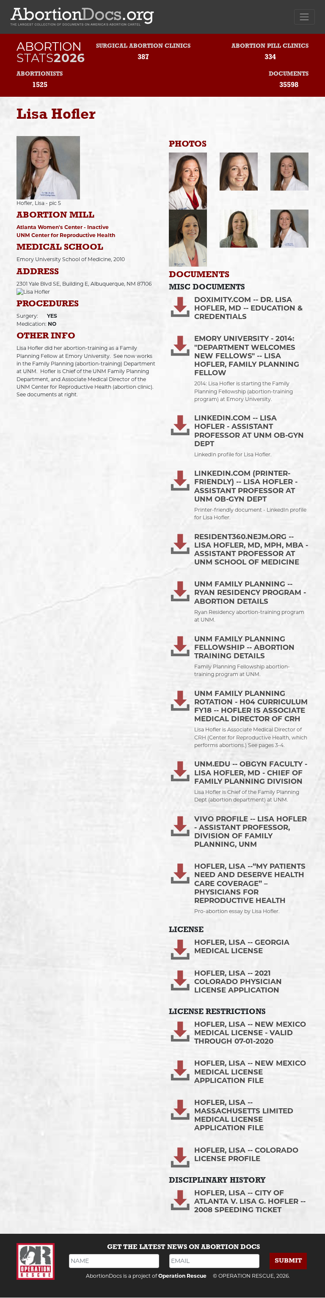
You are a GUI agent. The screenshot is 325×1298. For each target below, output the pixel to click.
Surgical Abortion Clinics (143, 46)
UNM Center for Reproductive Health (66, 235)
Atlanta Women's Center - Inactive (63, 227)
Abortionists (40, 74)
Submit (288, 1260)
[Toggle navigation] (304, 16)
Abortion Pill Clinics (269, 46)
